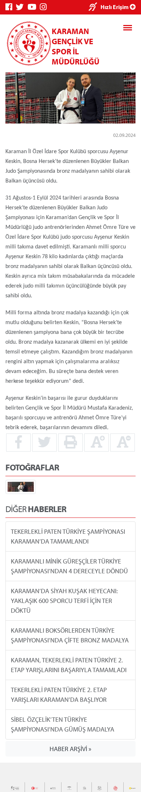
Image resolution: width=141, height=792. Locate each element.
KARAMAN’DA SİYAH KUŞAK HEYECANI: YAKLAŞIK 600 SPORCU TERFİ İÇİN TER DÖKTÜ (64, 601)
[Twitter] (21, 7)
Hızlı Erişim (115, 7)
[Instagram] (45, 7)
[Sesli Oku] (95, 7)
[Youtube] (33, 7)
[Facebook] (10, 7)
